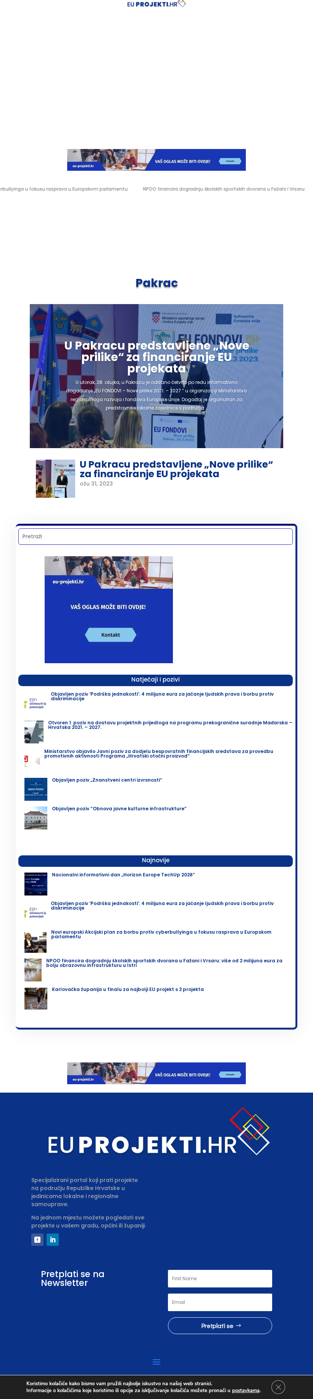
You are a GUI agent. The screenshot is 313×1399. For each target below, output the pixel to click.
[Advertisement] (156, 77)
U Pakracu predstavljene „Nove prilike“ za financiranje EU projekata (156, 357)
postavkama (246, 1390)
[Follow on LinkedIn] (53, 1240)
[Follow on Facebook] (37, 1240)
